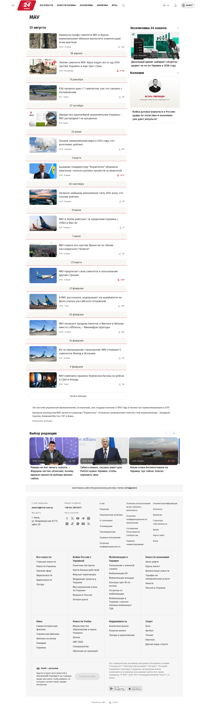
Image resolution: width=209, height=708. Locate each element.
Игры (114, 5)
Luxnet (115, 702)
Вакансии (157, 515)
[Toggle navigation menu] (13, 5)
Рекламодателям (107, 532)
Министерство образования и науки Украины (84, 629)
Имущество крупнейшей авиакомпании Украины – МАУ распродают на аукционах (90, 116)
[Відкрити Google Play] (117, 688)
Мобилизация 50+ (118, 573)
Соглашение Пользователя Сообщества (133, 532)
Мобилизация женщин (121, 578)
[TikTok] (72, 523)
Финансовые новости (157, 570)
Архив (156, 529)
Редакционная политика (111, 515)
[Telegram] (83, 518)
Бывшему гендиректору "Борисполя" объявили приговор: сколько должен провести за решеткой (90, 168)
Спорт (149, 621)
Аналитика (102, 5)
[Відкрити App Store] (134, 688)
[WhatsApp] (77, 523)
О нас (102, 503)
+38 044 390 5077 (73, 507)
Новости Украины (66, 5)
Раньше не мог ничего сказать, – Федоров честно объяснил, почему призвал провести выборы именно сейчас (52, 473)
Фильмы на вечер (46, 638)
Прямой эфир (43, 570)
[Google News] (83, 523)
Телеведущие (106, 526)
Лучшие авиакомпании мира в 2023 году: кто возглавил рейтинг (86, 142)
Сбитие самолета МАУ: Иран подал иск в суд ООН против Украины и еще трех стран (89, 64)
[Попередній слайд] (166, 433)
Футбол (149, 630)
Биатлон (150, 639)
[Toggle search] (123, 5)
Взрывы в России (82, 595)
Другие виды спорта (156, 644)
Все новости (46, 5)
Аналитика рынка (119, 626)
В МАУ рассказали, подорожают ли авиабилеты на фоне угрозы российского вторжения (90, 299)
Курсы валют (152, 566)
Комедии (41, 643)
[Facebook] (67, 518)
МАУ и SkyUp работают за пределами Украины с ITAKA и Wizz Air (88, 221)
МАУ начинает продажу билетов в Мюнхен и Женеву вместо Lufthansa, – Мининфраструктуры (91, 325)
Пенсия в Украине (155, 587)
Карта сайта (158, 535)
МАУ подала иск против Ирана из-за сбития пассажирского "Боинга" (86, 247)
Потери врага (80, 599)
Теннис (149, 635)
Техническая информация (165, 503)
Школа (76, 637)
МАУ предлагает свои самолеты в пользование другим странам (88, 273)
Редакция (104, 509)
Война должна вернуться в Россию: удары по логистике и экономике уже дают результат (154, 115)
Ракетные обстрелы (84, 565)
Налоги (149, 583)
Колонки (137, 73)
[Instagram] (88, 518)
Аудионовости (44, 580)
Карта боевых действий (86, 570)
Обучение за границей (85, 651)
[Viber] (67, 523)
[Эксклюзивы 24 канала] (178, 28)
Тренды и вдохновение (122, 635)
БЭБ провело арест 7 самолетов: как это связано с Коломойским (90, 90)
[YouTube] (77, 518)
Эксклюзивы (86, 5)
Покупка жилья (117, 630)
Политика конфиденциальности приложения (136, 519)
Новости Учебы (82, 621)
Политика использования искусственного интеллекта (138, 507)
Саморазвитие (81, 646)
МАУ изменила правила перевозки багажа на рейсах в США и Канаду (91, 377)
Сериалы (41, 647)
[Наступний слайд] (173, 433)
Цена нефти (152, 561)
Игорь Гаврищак (155, 96)
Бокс (148, 626)
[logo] (27, 5)
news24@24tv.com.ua (42, 507)
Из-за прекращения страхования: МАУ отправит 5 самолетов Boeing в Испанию (90, 351)
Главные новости (46, 561)
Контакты (157, 509)
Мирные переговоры (84, 574)
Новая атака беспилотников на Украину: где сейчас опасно (149, 469)
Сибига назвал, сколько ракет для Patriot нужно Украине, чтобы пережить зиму (101, 471)
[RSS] (88, 523)
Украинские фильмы (47, 634)
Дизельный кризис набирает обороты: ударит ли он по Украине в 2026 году (154, 63)
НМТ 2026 (78, 642)
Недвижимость (118, 621)
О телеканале (106, 520)
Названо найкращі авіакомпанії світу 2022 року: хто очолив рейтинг (91, 194)
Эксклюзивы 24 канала (148, 28)
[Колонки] (178, 73)
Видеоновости (44, 575)
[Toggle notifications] (175, 5)
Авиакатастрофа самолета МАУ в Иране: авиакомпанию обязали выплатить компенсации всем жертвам (90, 38)
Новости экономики (157, 557)
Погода (40, 584)
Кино (39, 621)
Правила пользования (110, 537)
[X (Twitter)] (72, 518)
